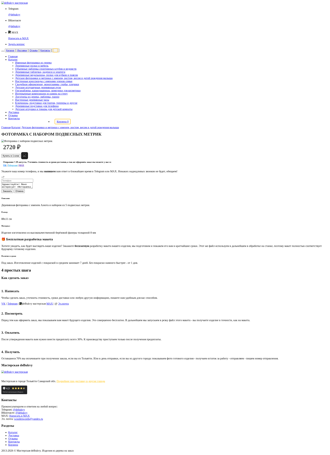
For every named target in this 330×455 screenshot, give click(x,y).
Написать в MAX (18, 38)
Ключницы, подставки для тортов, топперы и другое (46, 102)
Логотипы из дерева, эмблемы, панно (37, 96)
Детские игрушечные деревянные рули (38, 87)
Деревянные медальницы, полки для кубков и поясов (46, 75)
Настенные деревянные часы (32, 99)
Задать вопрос (16, 44)
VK (4, 165)
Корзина (13, 444)
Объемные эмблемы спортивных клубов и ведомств (45, 68)
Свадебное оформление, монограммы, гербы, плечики (47, 84)
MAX (21, 165)
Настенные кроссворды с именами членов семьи (43, 81)
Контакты (45, 50)
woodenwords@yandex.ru (28, 418)
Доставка (22, 50)
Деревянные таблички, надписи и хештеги (40, 71)
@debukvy (14, 14)
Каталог (10, 50)
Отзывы (34, 50)
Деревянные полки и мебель (31, 65)
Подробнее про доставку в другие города (81, 381)
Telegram (12, 165)
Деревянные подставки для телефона (37, 106)
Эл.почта (63, 303)
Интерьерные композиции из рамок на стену (41, 93)
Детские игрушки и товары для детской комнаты (44, 109)
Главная (13, 56)
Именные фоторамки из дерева (33, 62)
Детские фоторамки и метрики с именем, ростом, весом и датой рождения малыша (64, 78)
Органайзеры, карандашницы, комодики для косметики (48, 90)
